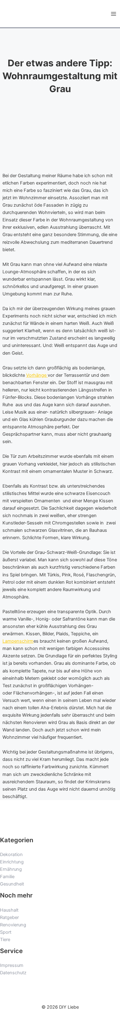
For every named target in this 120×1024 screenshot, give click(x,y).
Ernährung (11, 869)
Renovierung (13, 925)
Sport (5, 932)
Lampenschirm (18, 641)
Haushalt (9, 910)
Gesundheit (12, 884)
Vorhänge (37, 375)
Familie (7, 876)
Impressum (11, 965)
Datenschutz (13, 972)
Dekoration (11, 854)
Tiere (5, 939)
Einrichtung (12, 862)
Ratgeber (9, 917)
